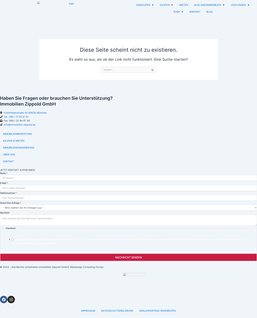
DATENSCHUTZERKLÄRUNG (117, 310)
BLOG (209, 11)
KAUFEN (164, 4)
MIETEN (183, 4)
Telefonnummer (8, 193)
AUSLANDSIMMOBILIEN (207, 4)
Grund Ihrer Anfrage (10, 203)
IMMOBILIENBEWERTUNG (17, 133)
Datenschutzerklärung (37, 239)
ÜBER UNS (9, 154)
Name (3, 173)
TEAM (176, 11)
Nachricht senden (128, 257)
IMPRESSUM (88, 310)
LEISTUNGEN (238, 4)
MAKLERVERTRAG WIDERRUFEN (157, 310)
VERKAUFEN (143, 4)
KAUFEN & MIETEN (13, 140)
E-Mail (4, 183)
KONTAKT (194, 11)
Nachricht (4, 212)
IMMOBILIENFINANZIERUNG (18, 147)
